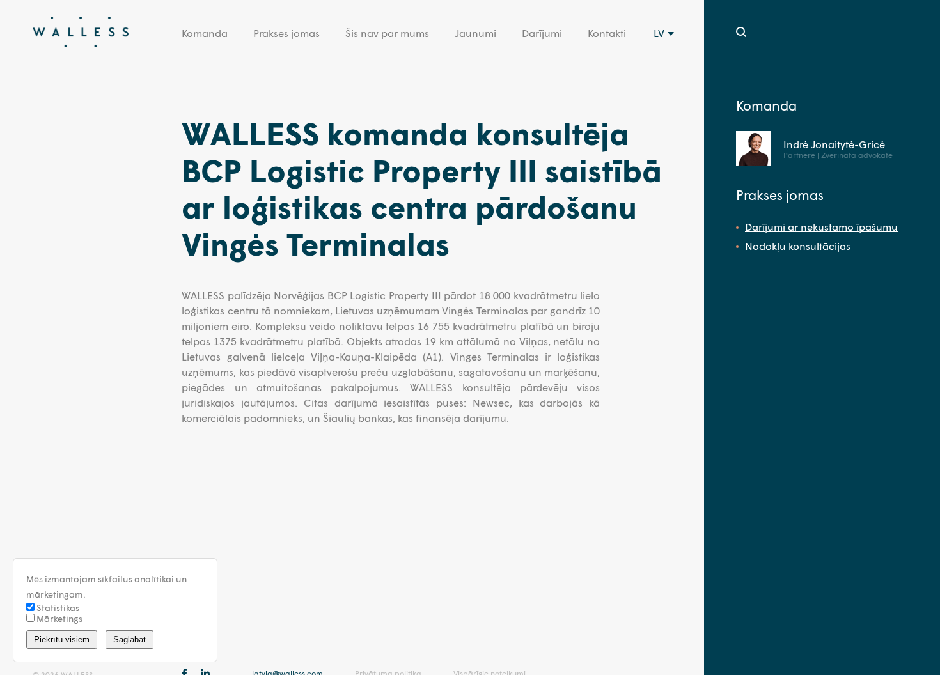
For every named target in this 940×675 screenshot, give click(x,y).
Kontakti (607, 33)
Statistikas (57, 607)
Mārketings (58, 618)
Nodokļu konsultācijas (797, 246)
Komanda (205, 33)
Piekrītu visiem (62, 639)
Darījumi (542, 33)
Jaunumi (475, 33)
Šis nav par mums (387, 33)
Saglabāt (129, 639)
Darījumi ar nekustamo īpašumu (821, 227)
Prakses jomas (286, 33)
